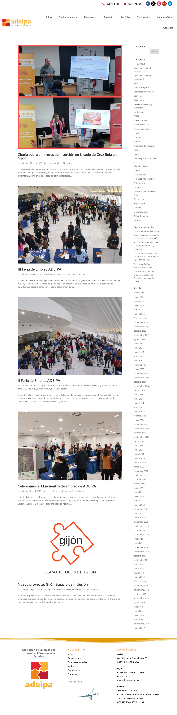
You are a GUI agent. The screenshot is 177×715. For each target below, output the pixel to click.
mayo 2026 (139, 305)
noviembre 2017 (141, 623)
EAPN (136, 116)
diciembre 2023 (141, 424)
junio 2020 (139, 543)
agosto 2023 (139, 441)
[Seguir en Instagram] (159, 3)
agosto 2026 (139, 292)
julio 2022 (138, 488)
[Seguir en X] (153, 3)
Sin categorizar (141, 212)
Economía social (141, 124)
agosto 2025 (139, 339)
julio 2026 (138, 297)
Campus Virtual (165, 17)
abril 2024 (138, 407)
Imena (21, 388)
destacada (138, 112)
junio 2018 (139, 611)
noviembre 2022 (141, 475)
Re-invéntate (140, 199)
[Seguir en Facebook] (148, 3)
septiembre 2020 (141, 534)
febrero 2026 (140, 318)
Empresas (89, 17)
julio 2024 (138, 394)
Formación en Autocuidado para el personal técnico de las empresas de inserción (146, 235)
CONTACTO (134, 4)
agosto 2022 (139, 483)
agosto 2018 (139, 602)
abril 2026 (138, 309)
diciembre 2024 (141, 373)
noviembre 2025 (141, 326)
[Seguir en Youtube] (164, 3)
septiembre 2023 (141, 437)
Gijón (86, 589)
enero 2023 (139, 466)
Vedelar (63, 388)
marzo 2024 (139, 411)
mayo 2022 (139, 496)
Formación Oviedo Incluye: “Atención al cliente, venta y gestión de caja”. (146, 256)
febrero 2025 (140, 365)
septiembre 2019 (141, 560)
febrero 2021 (140, 517)
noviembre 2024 (141, 377)
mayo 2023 (139, 454)
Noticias (125, 17)
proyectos (94, 589)
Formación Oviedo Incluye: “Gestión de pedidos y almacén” (146, 245)
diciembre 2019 (141, 547)
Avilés (136, 83)
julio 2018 (138, 606)
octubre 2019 (140, 555)
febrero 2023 (140, 462)
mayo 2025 (139, 352)
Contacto (168, 28)
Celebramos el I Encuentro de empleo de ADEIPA (57, 486)
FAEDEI (137, 150)
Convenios (138, 96)
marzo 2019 (139, 577)
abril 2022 (138, 500)
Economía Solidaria (143, 129)
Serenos (55, 388)
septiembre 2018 (141, 598)
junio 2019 (139, 568)
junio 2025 (139, 347)
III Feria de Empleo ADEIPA (39, 269)
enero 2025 (139, 369)
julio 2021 (138, 513)
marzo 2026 (139, 314)
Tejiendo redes (141, 216)
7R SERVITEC (49, 385)
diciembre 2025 (141, 322)
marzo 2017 (139, 628)
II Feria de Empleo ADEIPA (39, 381)
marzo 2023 (139, 458)
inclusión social (141, 174)
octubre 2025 (140, 331)
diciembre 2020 (141, 522)
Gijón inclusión (141, 166)
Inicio (49, 17)
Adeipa (24, 163)
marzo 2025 (139, 360)
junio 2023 (139, 449)
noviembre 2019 (141, 551)
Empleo (47, 589)
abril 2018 (138, 619)
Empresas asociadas (77, 662)
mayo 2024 (139, 403)
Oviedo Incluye (78, 274)
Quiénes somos (67, 17)
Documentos (143, 17)
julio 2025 (138, 343)
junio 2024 (139, 398)
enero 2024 (139, 420)
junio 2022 (139, 492)
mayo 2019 (139, 573)
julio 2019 (138, 564)
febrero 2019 (140, 581)
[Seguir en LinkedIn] (170, 3)
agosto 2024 (139, 390)
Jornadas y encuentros (144, 179)
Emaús (114, 385)
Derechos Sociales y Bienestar (58, 163)
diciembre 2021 (141, 509)
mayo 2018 (139, 615)
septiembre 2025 (141, 335)
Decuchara (77, 385)
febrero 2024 (140, 415)
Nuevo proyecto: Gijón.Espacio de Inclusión (53, 584)
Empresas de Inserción (72, 589)
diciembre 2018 (141, 585)
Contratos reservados (144, 91)
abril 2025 (138, 356)
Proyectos (109, 17)
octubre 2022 (140, 479)
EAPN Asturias (140, 120)
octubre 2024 (140, 382)
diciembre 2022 (141, 471)
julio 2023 (138, 445)
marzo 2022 (139, 505)
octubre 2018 (140, 594)
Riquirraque (44, 388)
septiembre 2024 (141, 386)
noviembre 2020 (141, 526)
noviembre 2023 (141, 428)
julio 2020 (138, 538)
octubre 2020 (140, 530)
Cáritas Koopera (63, 385)
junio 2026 (139, 301)
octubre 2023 (140, 432)
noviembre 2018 (141, 589)
